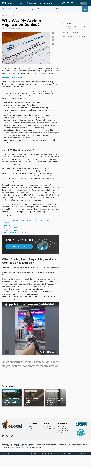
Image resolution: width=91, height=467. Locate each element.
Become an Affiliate (62, 430)
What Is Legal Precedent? (13, 230)
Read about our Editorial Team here (72, 42)
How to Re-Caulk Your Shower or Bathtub (73, 32)
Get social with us (7, 433)
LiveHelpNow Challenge (80, 437)
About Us (31, 426)
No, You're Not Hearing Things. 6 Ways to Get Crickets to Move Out (74, 27)
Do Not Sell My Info (59, 453)
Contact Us (32, 430)
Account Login (61, 426)
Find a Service (47, 3)
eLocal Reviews (61, 433)
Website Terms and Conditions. (26, 445)
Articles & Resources (49, 428)
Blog (3, 15)
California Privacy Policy (82, 453)
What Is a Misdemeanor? (13, 228)
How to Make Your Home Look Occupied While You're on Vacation (75, 37)
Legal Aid (12, 15)
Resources (46, 424)
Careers (31, 428)
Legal (7, 15)
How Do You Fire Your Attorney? (16, 232)
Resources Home (7, 9)
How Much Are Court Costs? (14, 225)
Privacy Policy (70, 453)
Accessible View (35, 453)
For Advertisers (62, 424)
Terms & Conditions (47, 453)
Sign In (83, 3)
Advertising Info (61, 428)
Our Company (33, 424)
